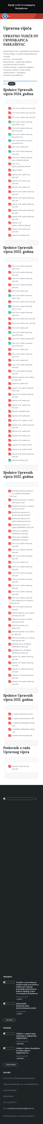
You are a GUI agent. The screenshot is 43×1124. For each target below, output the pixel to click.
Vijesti (19, 999)
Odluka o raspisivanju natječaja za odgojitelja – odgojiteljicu (27, 1035)
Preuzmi (11, 84)
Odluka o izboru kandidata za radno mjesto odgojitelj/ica (28, 1050)
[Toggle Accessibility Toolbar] (5, 16)
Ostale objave (11, 1064)
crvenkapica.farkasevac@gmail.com (20, 1108)
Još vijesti (9, 1020)
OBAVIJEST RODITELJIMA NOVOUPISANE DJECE (26, 1006)
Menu (8, 16)
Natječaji (20, 1044)
